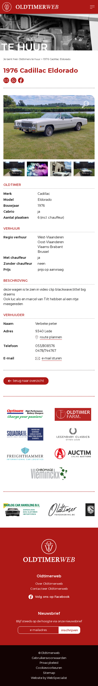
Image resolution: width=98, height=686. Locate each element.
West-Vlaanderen (51, 237)
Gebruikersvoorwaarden (49, 658)
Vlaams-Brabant (50, 247)
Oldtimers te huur (29, 59)
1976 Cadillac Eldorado (56, 59)
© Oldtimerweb (49, 653)
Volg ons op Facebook (52, 596)
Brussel (43, 252)
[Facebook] (21, 80)
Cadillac (44, 194)
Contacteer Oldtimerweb (49, 588)
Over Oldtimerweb (49, 583)
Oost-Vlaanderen (51, 242)
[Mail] (6, 80)
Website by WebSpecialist (49, 678)
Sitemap (49, 673)
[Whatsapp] (13, 80)
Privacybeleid (49, 662)
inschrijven (69, 630)
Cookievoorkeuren (49, 667)
